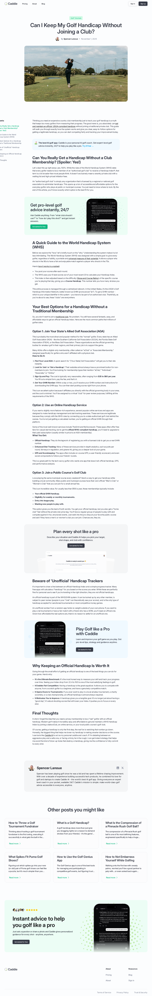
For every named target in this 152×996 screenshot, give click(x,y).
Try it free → (88, 146)
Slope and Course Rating (87, 278)
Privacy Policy (123, 992)
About (34, 4)
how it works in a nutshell (48, 266)
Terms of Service (104, 992)
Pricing (25, 4)
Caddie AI (49, 735)
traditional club (62, 317)
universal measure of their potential (83, 258)
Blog (43, 4)
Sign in (131, 980)
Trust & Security (140, 992)
